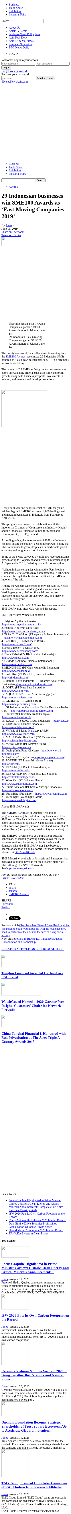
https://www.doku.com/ (15, 690)
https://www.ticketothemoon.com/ (23, 637)
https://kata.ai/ (61, 720)
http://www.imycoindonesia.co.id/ (21, 624)
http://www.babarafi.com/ (16, 644)
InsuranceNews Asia (20, 44)
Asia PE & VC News (21, 40)
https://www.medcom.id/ (16, 670)
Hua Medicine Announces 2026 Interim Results (36, 1230)
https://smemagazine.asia (20, 868)
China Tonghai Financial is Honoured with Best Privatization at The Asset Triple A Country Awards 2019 (33, 1038)
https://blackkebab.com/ (15, 657)
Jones (9, 225)
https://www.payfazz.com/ (49, 757)
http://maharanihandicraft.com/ (19, 740)
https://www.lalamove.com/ (18, 727)
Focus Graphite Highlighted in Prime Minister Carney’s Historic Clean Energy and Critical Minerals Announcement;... (35, 1268)
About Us (14, 27)
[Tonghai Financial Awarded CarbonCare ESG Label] (21, 965)
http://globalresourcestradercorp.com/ (32, 710)
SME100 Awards (15, 356)
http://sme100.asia (25, 852)
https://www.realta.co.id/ (16, 770)
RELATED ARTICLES (16, 949)
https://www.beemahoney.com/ (20, 651)
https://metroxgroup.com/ (16, 747)
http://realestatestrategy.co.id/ (18, 777)
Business (14, 4)
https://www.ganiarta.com (17, 697)
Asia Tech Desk (18, 37)
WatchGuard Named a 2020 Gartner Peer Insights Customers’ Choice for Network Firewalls (32, 1006)
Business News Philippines (24, 34)
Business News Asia (12, 878)
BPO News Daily (19, 47)
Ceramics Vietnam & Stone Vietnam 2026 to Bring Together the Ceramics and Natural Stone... (34, 1375)
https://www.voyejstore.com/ (18, 733)
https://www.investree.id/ (16, 717)
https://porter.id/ (11, 763)
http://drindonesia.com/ (15, 677)
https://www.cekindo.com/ (17, 664)
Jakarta (13, 890)
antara (12, 887)
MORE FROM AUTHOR (47, 949)
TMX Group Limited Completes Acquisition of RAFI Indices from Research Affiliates (34, 1485)
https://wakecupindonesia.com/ (20, 783)
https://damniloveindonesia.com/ (33, 684)
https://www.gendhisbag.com (19, 704)
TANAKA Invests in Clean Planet (28, 1233)
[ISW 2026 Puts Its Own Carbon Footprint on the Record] (15, 1308)
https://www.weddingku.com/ (19, 800)
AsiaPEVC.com (18, 30)
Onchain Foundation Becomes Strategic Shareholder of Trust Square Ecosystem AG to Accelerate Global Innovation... (34, 1426)
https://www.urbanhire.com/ (51, 793)
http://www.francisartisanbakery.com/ (23, 631)
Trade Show (16, 7)
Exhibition (15, 11)
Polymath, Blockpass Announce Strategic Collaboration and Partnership (31, 940)
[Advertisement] (35, 119)
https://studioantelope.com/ (17, 790)
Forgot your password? (14, 71)
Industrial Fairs (17, 14)
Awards (13, 186)
